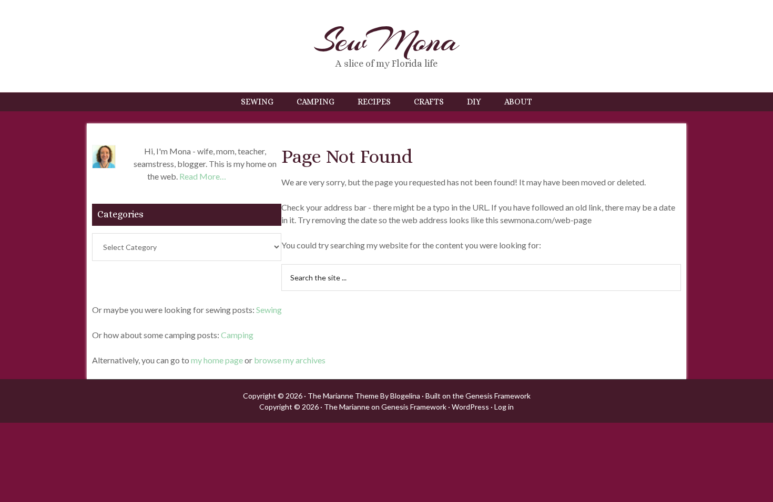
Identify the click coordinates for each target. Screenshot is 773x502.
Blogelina (405, 395)
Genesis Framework (498, 395)
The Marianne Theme (343, 395)
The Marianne (347, 406)
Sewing (269, 310)
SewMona (386, 40)
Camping (237, 335)
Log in (504, 406)
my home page (217, 360)
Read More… (202, 176)
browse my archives (290, 360)
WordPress (470, 406)
